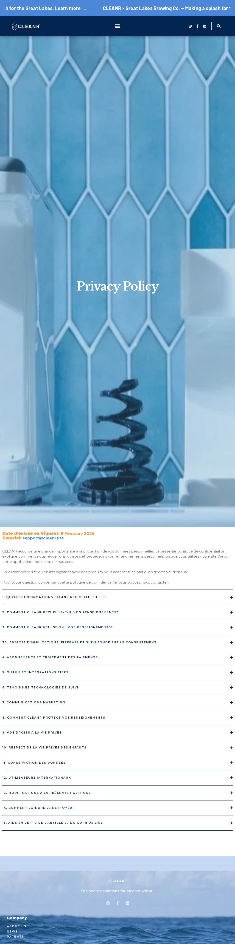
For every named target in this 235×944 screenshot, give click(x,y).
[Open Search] (219, 26)
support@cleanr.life (43, 538)
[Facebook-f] (197, 26)
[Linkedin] (205, 26)
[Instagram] (190, 26)
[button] (117, 26)
